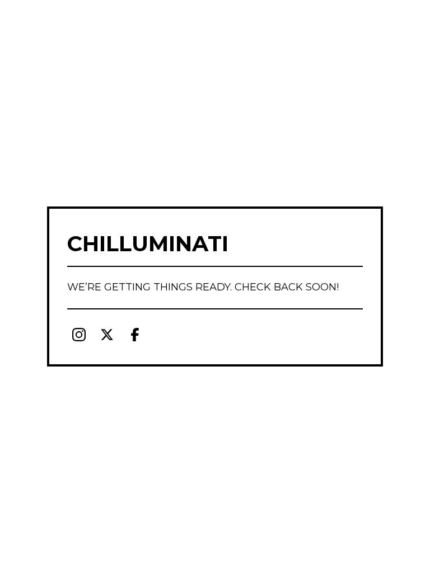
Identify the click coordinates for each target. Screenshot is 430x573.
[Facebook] (135, 334)
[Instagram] (79, 334)
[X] (107, 334)
